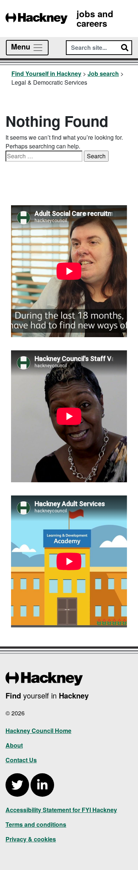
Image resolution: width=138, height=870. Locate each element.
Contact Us (21, 760)
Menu (21, 46)
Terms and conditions (36, 824)
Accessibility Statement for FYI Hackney (61, 810)
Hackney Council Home (38, 730)
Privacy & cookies (31, 839)
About (14, 745)
